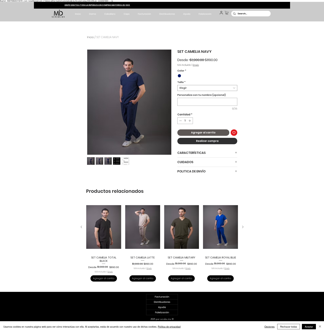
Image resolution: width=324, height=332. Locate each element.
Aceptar (309, 326)
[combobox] (207, 88)
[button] (92, 14)
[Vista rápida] (103, 227)
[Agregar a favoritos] (234, 132)
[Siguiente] (243, 227)
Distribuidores (162, 302)
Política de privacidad (169, 326)
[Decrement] (180, 121)
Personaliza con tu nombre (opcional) (201, 95)
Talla (181, 82)
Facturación (162, 296)
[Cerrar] (320, 326)
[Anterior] (81, 227)
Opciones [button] (269, 326)
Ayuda (162, 307)
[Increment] (190, 121)
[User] (221, 13)
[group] (162, 242)
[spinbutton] (185, 121)
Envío (196, 65)
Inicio (90, 37)
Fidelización (162, 312)
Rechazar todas (288, 326)
